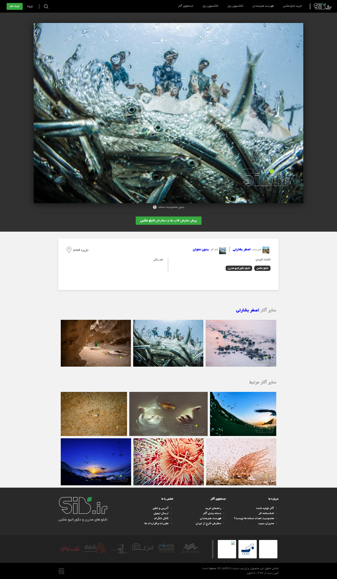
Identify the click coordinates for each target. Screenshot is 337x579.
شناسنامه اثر (266, 513)
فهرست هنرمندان (263, 6)
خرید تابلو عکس (292, 6)
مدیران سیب (266, 523)
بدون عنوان (201, 249)
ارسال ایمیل (161, 513)
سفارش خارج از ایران (208, 523)
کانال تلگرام (161, 518)
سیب (322, 6)
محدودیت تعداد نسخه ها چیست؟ (254, 518)
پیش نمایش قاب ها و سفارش (168, 220)
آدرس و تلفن (160, 508)
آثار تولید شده (265, 508)
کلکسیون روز (235, 6)
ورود (30, 6)
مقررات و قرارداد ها (156, 523)
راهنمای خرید (213, 508)
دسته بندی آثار (212, 513)
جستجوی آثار (185, 6)
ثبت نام (14, 6)
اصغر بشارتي (242, 249)
